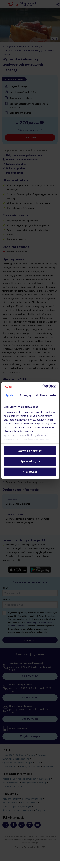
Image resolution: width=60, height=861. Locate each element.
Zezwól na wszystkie (30, 450)
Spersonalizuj (28, 461)
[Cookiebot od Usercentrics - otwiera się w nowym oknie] (42, 386)
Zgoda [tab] (9, 395)
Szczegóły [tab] (25, 395)
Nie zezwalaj (30, 471)
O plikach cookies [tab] (46, 395)
